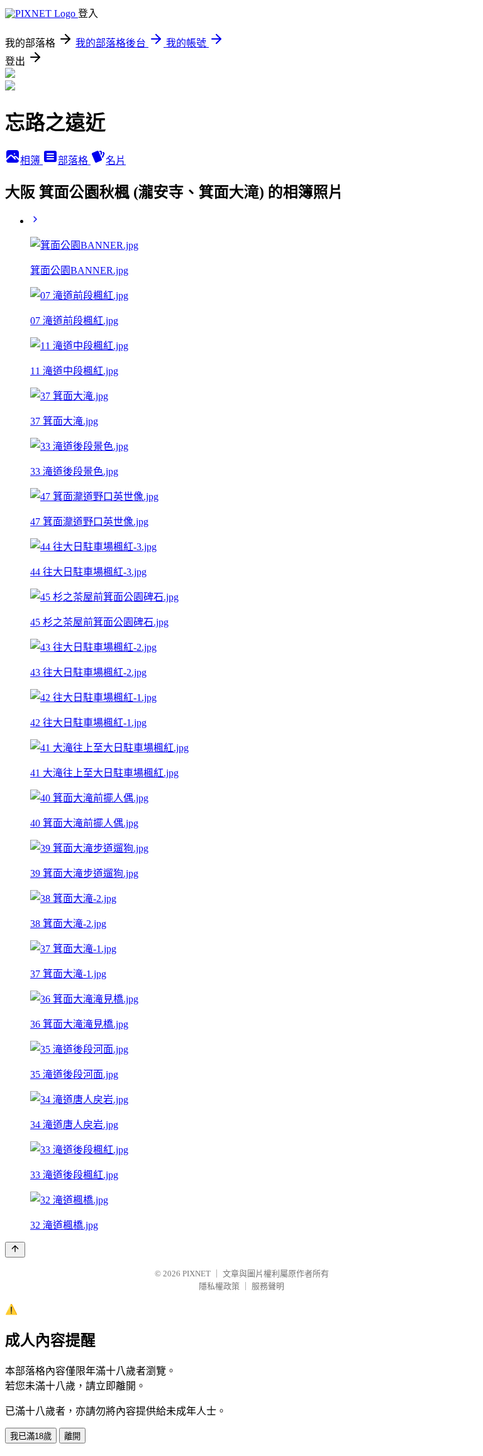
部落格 (74, 160)
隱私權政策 (219, 1286)
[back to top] (15, 1250)
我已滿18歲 (31, 1436)
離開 (72, 1436)
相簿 (31, 160)
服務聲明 (268, 1286)
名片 (116, 160)
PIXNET (196, 1273)
